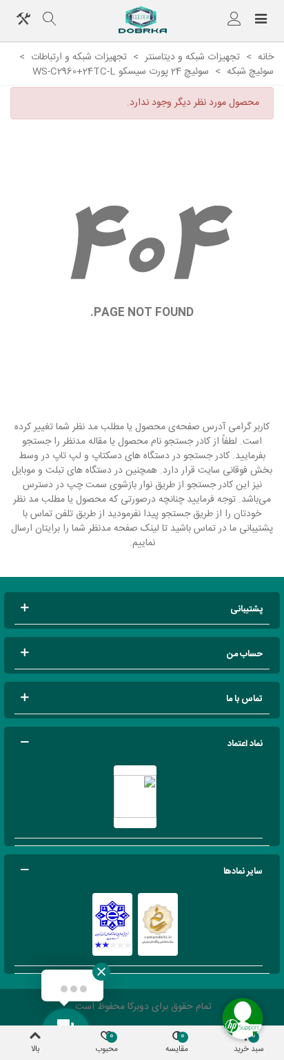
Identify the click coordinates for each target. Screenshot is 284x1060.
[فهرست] (260, 21)
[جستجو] (50, 21)
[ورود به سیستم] (234, 21)
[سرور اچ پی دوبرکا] (142, 20)
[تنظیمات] (23, 21)
